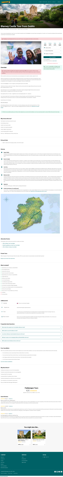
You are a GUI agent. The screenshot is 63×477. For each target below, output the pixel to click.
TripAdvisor (11, 398)
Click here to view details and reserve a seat (39, 191)
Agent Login (24, 462)
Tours (40, 1)
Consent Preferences (4, 476)
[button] (52, 48)
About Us (49, 1)
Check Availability (52, 57)
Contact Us (3, 458)
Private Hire (44, 1)
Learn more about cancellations (6, 361)
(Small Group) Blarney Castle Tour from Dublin (11, 245)
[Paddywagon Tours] (6, 1)
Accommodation (24, 460)
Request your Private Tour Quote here (8, 258)
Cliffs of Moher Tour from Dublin (9, 243)
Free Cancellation (4, 465)
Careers (2, 460)
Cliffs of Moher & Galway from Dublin (9, 246)
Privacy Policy (10, 473)
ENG (59, 1)
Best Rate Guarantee (4, 467)
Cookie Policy (15, 473)
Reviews (2, 464)
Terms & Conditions (4, 473)
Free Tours (2, 462)
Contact (54, 1)
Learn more (54, 60)
